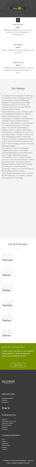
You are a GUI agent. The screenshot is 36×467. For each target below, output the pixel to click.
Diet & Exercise (6, 425)
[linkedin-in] (6, 408)
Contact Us (5, 443)
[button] (18, 365)
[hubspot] (8, 408)
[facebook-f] (3, 408)
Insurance (5, 429)
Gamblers (5, 427)
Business (4, 419)
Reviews (4, 447)
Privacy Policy (6, 445)
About (3, 439)
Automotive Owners (7, 423)
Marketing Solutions (7, 398)
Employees (5, 402)
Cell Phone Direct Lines (9, 421)
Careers (4, 441)
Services (4, 400)
